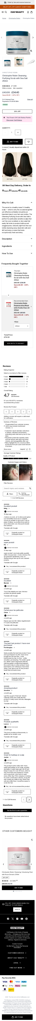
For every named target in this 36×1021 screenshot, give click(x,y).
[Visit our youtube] (22, 918)
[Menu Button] (2, 12)
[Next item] (31, 864)
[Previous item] (3, 864)
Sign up (17, 909)
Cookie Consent (17, 944)
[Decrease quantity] (5, 132)
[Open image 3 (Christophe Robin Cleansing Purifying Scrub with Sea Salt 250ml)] (31, 62)
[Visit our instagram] (17, 918)
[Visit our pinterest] (26, 918)
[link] (28, 12)
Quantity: (6, 128)
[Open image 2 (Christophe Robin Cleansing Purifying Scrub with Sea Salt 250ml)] (19, 62)
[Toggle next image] (33, 37)
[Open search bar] (5, 12)
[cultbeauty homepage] (17, 12)
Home (4, 18)
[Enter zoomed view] (31, 51)
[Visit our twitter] (12, 918)
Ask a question (17, 88)
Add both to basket (15, 343)
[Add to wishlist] (28, 142)
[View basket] (31, 12)
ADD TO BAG (18, 888)
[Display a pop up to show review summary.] (17, 881)
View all (30, 99)
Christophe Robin (14, 18)
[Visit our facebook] (8, 918)
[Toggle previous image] (1, 37)
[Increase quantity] (18, 132)
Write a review (7, 88)
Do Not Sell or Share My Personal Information (17, 946)
